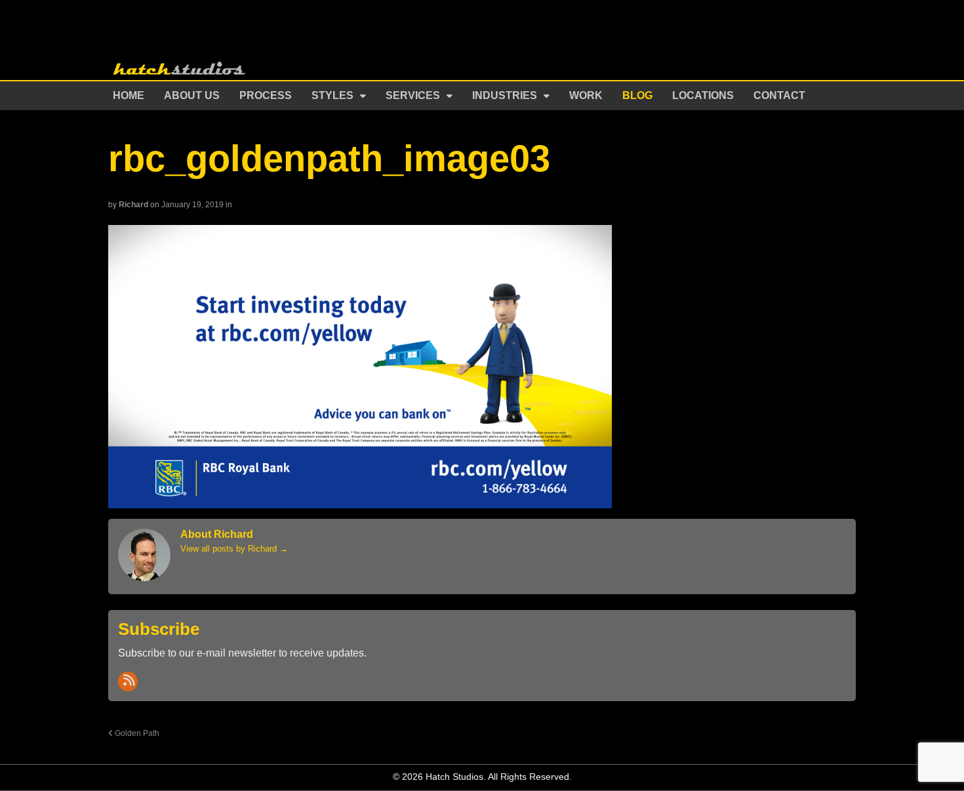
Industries (504, 95)
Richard (133, 204)
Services (413, 95)
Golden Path (136, 733)
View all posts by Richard (234, 549)
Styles (332, 95)
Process (265, 95)
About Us (192, 95)
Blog (637, 95)
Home (128, 95)
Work (586, 95)
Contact (779, 95)
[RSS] (128, 681)
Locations (703, 95)
